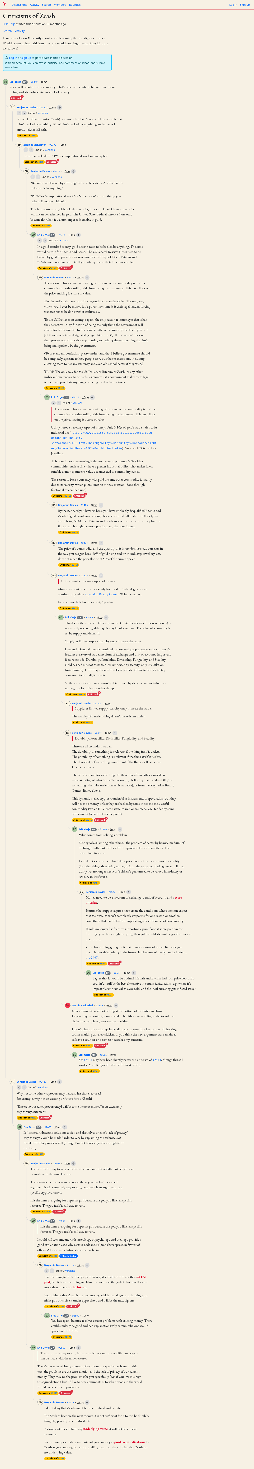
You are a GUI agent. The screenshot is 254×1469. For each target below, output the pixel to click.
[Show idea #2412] (53, 403)
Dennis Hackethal (82, 1005)
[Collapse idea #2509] (116, 1005)
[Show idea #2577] (46, 1270)
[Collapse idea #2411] (87, 277)
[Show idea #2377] (32, 176)
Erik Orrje (9, 24)
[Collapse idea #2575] (87, 1402)
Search (46, 5)
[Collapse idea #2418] (92, 397)
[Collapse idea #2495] (64, 1127)
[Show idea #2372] (25, 149)
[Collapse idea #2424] (101, 543)
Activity (34, 5)
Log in (233, 5)
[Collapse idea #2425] (101, 575)
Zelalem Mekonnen (34, 144)
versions (43, 113)
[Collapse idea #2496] (73, 1163)
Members (60, 5)
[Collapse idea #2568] (78, 1221)
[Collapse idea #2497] (114, 733)
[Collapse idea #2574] (128, 892)
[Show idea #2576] (52, 1270)
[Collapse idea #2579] (87, 1265)
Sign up (245, 5)
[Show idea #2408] (39, 240)
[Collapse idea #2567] (78, 1347)
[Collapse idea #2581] (133, 972)
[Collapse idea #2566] (120, 829)
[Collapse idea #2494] (106, 617)
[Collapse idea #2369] (59, 107)
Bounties (75, 5)
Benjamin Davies (26, 107)
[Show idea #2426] (19, 1087)
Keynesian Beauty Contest (102, 594)
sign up (26, 58)
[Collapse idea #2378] (73, 171)
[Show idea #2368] (19, 113)
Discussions (19, 5)
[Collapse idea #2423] (101, 505)
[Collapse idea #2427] (59, 1081)
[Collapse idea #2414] (78, 235)
